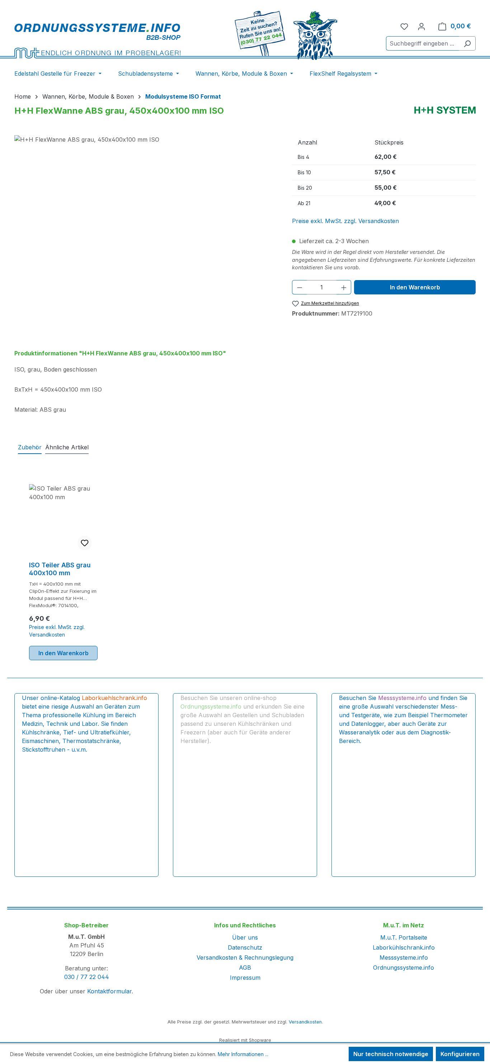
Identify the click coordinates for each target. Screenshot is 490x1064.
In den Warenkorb (415, 287)
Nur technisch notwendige (390, 1054)
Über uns (245, 937)
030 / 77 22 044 (86, 976)
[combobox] (422, 43)
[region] (146, 212)
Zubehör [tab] (30, 447)
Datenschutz (245, 947)
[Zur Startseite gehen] (97, 41)
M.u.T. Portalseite (403, 937)
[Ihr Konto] (421, 26)
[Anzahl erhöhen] (344, 287)
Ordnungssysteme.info (403, 967)
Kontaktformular (109, 991)
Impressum (245, 977)
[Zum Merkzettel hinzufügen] (84, 543)
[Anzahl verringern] (299, 287)
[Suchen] (467, 43)
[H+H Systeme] (445, 110)
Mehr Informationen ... (243, 1054)
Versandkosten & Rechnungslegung (245, 957)
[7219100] (145, 212)
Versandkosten (305, 1022)
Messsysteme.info (404, 957)
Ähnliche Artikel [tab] (67, 447)
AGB (245, 967)
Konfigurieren (460, 1054)
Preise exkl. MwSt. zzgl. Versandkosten (345, 220)
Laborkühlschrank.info (404, 947)
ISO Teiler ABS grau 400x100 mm (60, 569)
